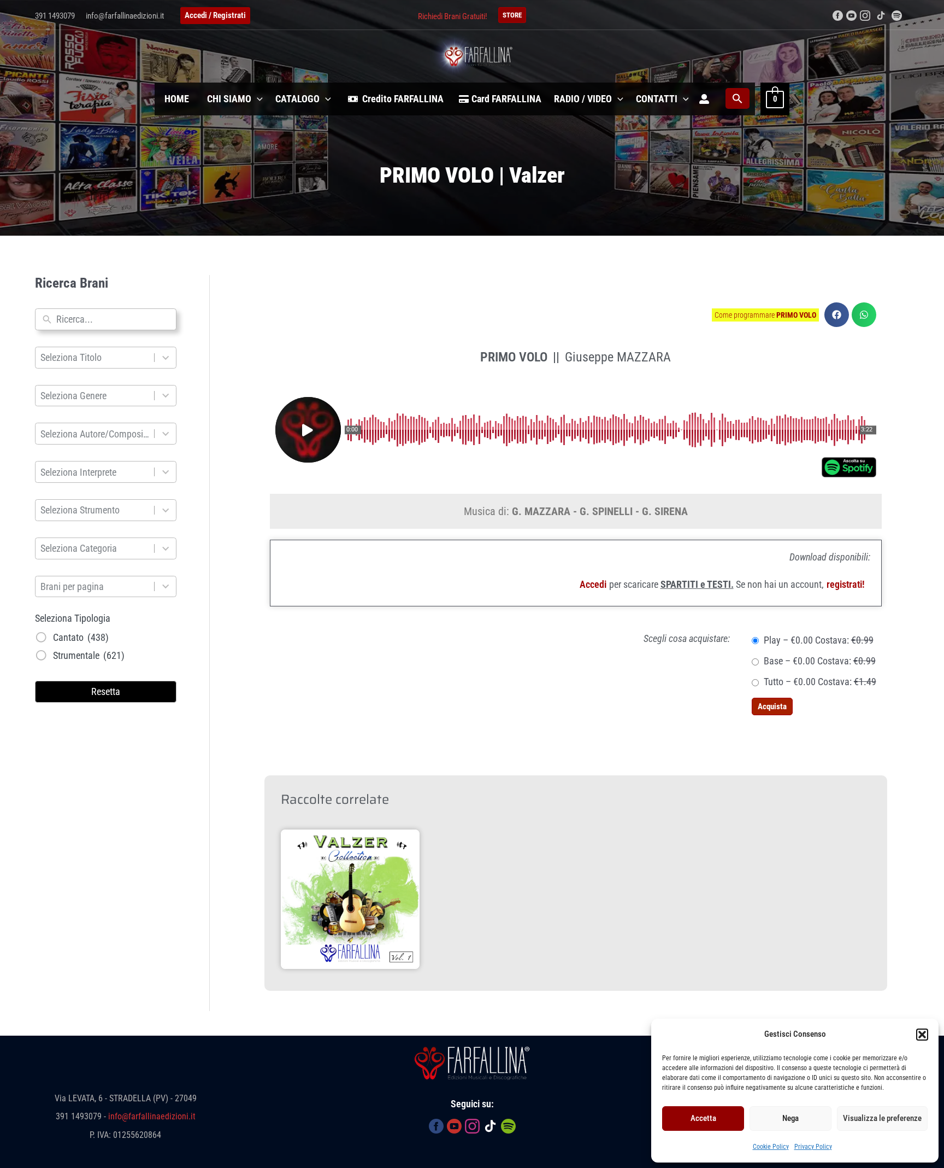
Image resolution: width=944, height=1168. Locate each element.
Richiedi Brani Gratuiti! (452, 16)
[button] (922, 1034)
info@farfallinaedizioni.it (125, 16)
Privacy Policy (813, 1147)
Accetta (703, 1118)
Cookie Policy (771, 1147)
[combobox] (113, 319)
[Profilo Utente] (704, 99)
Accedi (593, 584)
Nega (790, 1118)
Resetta (105, 691)
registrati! (846, 584)
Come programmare (765, 315)
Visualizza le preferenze (882, 1118)
